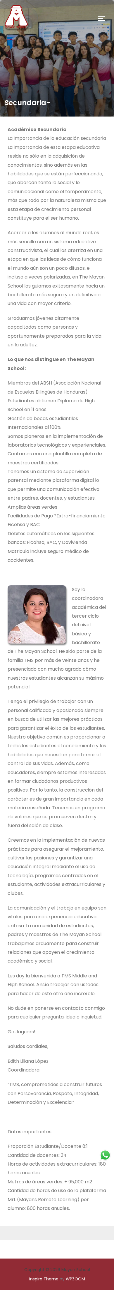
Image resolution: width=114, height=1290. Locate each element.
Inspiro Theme (43, 1279)
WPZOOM (75, 1279)
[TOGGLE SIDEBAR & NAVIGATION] (103, 18)
